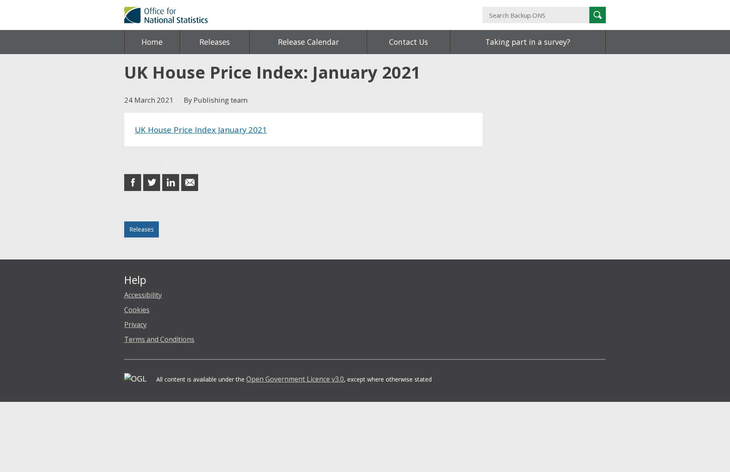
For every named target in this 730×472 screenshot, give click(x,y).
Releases (214, 42)
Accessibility (143, 295)
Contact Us (408, 42)
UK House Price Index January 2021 (201, 129)
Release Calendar (308, 42)
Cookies (137, 309)
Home (152, 42)
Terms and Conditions (159, 339)
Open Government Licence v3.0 (295, 379)
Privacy (135, 324)
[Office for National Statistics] (282, 15)
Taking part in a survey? (527, 42)
